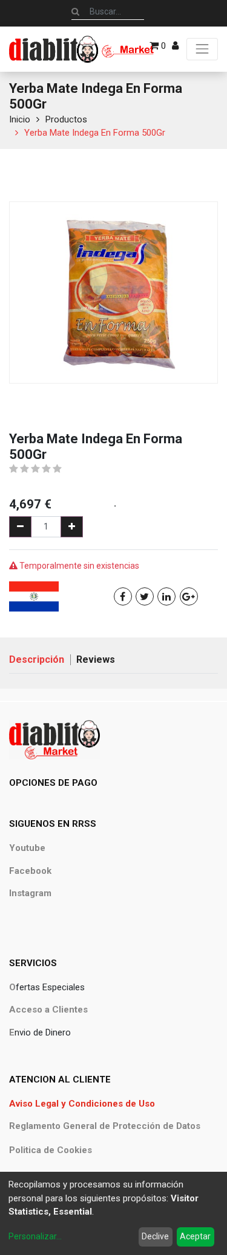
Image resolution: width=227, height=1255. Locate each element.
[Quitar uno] (20, 526)
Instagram (30, 893)
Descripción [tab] (36, 659)
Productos (66, 119)
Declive (155, 1236)
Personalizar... (35, 1236)
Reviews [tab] (95, 659)
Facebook (30, 870)
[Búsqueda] (75, 11)
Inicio (19, 119)
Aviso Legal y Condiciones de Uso (82, 1103)
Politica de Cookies (50, 1150)
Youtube (27, 847)
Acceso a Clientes (48, 1009)
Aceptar (195, 1236)
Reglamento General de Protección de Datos (104, 1126)
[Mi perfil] (175, 46)
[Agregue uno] (72, 526)
